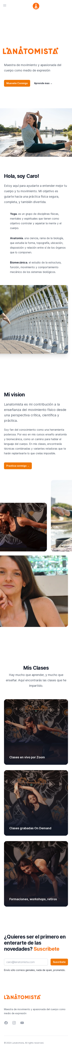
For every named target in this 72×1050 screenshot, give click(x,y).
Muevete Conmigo (17, 83)
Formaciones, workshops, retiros (33, 899)
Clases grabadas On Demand (30, 828)
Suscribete (59, 961)
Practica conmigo (17, 465)
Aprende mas (43, 83)
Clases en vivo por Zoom (27, 757)
